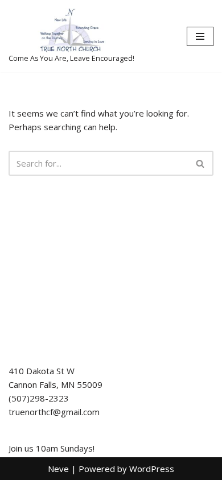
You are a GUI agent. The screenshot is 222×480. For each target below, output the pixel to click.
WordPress (151, 468)
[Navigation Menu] (200, 36)
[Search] (200, 163)
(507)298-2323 (39, 398)
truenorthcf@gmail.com (54, 411)
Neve (58, 468)
